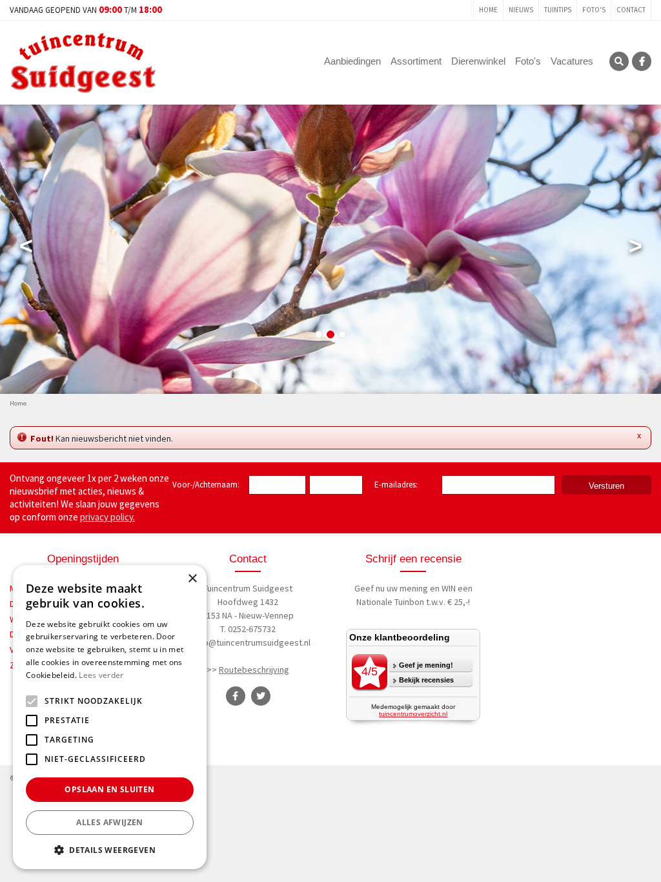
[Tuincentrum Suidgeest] (83, 61)
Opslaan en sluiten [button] (109, 789)
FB (641, 61)
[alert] (110, 717)
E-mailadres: (398, 485)
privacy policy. (107, 517)
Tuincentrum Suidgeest (247, 588)
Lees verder (101, 675)
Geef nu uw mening (391, 588)
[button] (110, 849)
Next (635, 249)
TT (260, 696)
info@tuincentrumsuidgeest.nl (252, 642)
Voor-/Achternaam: (205, 484)
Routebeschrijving (254, 669)
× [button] (192, 579)
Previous (26, 249)
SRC (619, 61)
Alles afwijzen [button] (109, 822)
